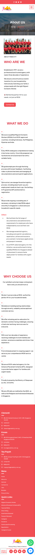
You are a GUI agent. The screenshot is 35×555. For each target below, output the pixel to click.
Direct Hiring (4, 510)
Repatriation (5, 527)
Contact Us (4, 485)
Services (3, 482)
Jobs (2, 487)
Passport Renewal (6, 516)
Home (13, 27)
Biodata (3, 490)
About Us (4, 479)
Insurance (4, 521)
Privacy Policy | (13, 546)
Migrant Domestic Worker (8, 502)
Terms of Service (21, 546)
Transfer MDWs (5, 508)
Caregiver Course (6, 530)
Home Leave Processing (8, 524)
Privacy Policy (5, 493)
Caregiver (4, 519)
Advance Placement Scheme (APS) (11, 505)
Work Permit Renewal (7, 513)
